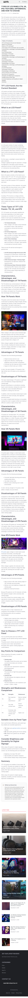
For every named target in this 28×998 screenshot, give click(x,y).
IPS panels (3, 552)
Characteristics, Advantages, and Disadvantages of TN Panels (13, 50)
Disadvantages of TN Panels (8, 55)
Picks (3, 965)
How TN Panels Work (7, 52)
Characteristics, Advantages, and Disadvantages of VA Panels (13, 57)
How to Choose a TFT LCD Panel (9, 72)
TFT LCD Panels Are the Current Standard (11, 42)
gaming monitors (16, 728)
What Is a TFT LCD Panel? (8, 46)
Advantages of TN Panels (7, 53)
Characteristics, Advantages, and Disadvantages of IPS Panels (13, 65)
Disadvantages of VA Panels (8, 63)
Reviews (4, 972)
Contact (13, 992)
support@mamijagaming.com (10, 983)
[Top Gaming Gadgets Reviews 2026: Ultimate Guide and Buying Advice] (6, 2)
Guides (3, 967)
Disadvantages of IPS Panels (8, 71)
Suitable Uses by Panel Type (8, 77)
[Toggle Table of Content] (23, 41)
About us (8, 992)
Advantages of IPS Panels (7, 69)
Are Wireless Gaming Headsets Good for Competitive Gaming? (18, 916)
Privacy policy (19, 992)
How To (3, 970)
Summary (4, 82)
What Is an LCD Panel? (7, 44)
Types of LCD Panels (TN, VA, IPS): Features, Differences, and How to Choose (18, 904)
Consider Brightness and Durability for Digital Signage (12, 79)
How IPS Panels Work (7, 67)
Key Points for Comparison (8, 74)
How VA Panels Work (6, 60)
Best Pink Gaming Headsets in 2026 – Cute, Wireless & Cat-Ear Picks (18, 928)
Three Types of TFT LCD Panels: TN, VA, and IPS (13, 47)
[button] (19, 2)
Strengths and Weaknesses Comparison (11, 75)
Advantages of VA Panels (7, 61)
